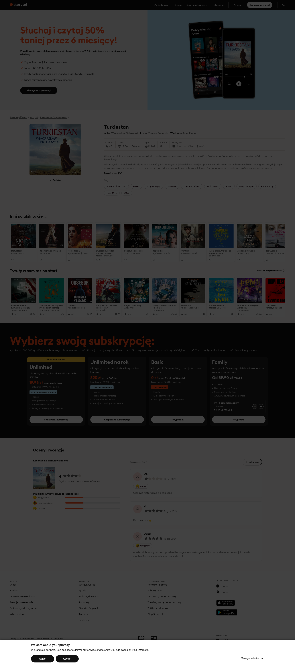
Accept (67, 658)
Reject (42, 658)
